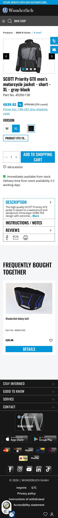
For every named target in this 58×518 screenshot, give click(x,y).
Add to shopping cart (37, 157)
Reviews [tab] (12, 230)
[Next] (52, 56)
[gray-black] (31, 128)
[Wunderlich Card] (29, 422)
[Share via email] (15, 237)
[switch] (6, 511)
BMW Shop (20, 21)
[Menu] (3, 21)
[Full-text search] (9, 21)
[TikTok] (47, 469)
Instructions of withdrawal (26, 499)
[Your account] (52, 514)
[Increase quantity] (16, 157)
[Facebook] (10, 469)
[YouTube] (29, 469)
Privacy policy (26, 493)
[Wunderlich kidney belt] (29, 298)
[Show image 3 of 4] (31, 69)
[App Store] (15, 439)
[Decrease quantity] (6, 157)
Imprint (21, 487)
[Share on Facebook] (7, 237)
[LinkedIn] (38, 469)
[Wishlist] (45, 514)
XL (16, 128)
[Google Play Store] (43, 439)
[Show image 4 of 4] (35, 69)
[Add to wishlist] (50, 340)
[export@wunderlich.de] (54, 50)
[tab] (29, 208)
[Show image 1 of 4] (23, 69)
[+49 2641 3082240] (54, 41)
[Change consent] (12, 514)
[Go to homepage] (17, 10)
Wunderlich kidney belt (17, 319)
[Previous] (6, 56)
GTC (34, 487)
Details (29, 349)
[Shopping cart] (56, 21)
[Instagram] (19, 469)
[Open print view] (25, 237)
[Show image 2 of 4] (27, 69)
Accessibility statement (29, 505)
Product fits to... (15, 138)
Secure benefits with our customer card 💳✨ (27, 2)
